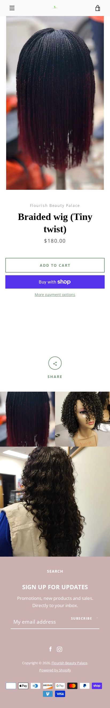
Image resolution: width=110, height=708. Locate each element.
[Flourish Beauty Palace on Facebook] (50, 649)
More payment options (55, 294)
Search (55, 571)
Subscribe (81, 618)
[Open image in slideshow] (55, 103)
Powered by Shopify (55, 670)
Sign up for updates (55, 587)
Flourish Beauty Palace (69, 662)
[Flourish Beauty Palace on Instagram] (59, 649)
